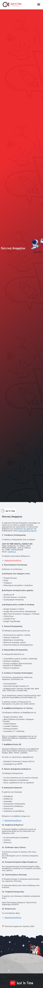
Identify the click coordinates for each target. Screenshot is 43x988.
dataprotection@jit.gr (13, 560)
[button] (38, 4)
